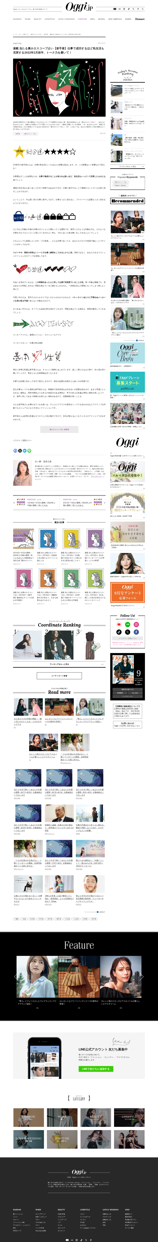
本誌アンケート (130, 1225)
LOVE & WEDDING (66, 19)
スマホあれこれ (40, 1222)
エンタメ (83, 1219)
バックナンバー (127, 696)
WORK (28, 19)
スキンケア (61, 1217)
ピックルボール (85, 1217)
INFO (92, 19)
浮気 (104, 1225)
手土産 (82, 1222)
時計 (14, 1228)
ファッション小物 (19, 1222)
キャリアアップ (40, 1214)
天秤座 (85, 919)
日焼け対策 (61, 1214)
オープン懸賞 (129, 1228)
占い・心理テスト (24, 34)
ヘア (59, 1222)
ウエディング (107, 1217)
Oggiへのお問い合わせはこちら (127, 726)
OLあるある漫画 (41, 1231)
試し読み (135, 693)
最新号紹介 (128, 1217)
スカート (16, 1219)
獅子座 (59, 919)
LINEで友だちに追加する (96, 1069)
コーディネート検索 (59, 676)
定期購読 (120, 693)
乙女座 (68, 919)
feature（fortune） (121, 185)
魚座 (24, 919)
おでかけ (83, 1225)
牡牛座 (41, 919)
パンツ (15, 1217)
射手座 (46, 34)
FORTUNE (82, 19)
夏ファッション (18, 1214)
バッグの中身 (40, 1228)
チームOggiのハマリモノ (88, 1228)
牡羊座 (33, 919)
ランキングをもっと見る (59, 664)
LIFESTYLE (50, 19)
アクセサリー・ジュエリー (21, 1225)
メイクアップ (62, 1219)
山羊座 (76, 919)
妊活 (104, 1222)
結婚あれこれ (107, 1219)
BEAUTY (37, 19)
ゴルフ (82, 1214)
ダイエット (61, 1231)
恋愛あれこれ (107, 1214)
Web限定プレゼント (131, 1222)
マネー (38, 1219)
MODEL (101, 19)
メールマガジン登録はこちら (128, 638)
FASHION (17, 19)
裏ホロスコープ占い (36, 34)
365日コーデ (17, 1231)
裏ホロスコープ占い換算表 (59, 429)
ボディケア (61, 1228)
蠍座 (17, 919)
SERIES (128, 19)
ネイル (60, 1225)
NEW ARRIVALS (115, 19)
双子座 (50, 919)
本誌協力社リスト (130, 1219)
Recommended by (90, 912)
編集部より (128, 1214)
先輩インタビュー (41, 1217)
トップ (15, 34)
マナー (38, 1225)
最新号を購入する (128, 689)
